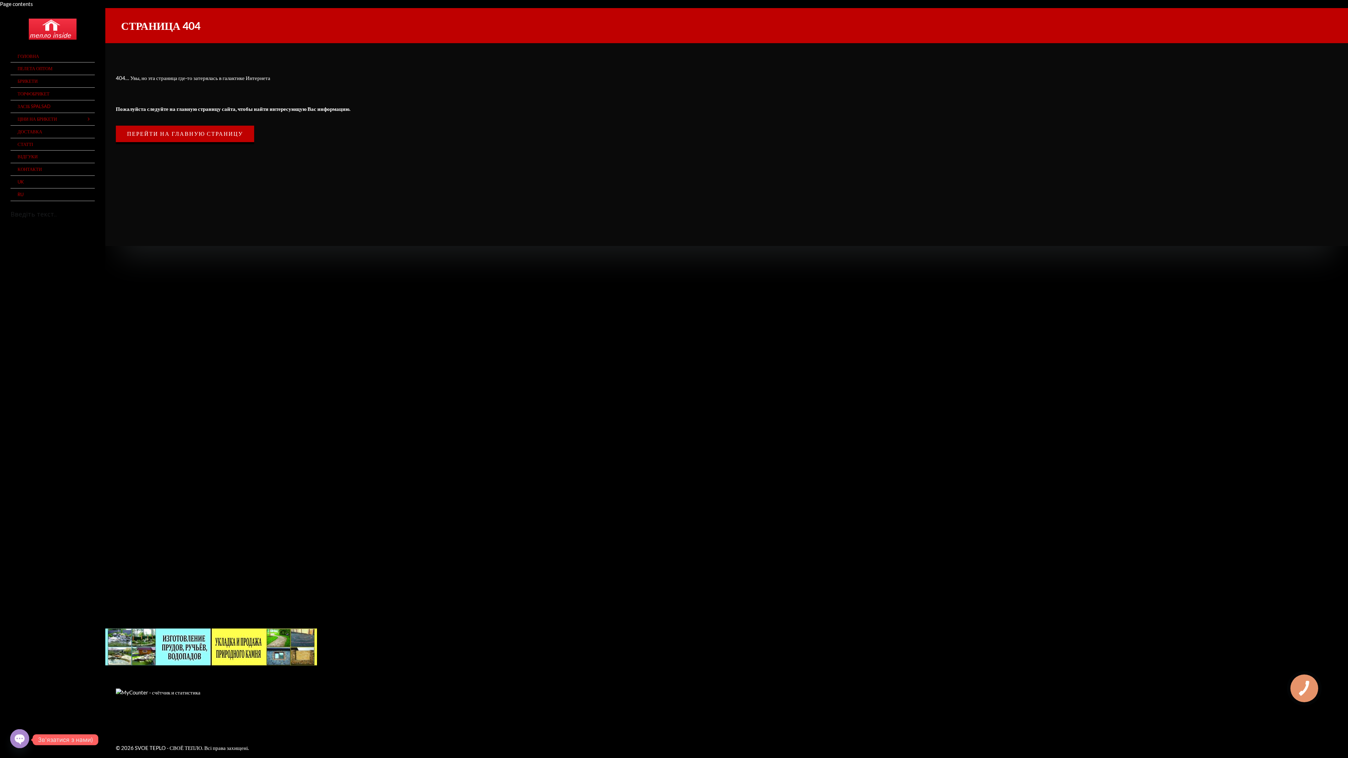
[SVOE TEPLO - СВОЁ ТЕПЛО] (53, 29)
